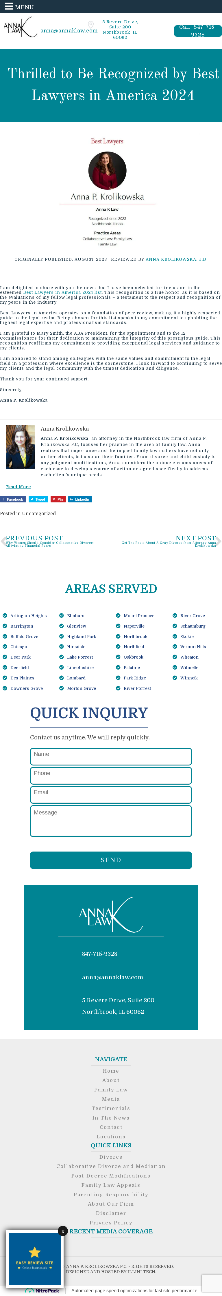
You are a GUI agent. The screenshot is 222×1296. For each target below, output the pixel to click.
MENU (24, 7)
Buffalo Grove (23, 636)
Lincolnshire (80, 667)
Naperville (134, 626)
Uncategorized (39, 513)
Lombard (76, 678)
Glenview (76, 626)
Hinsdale (75, 646)
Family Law (111, 1090)
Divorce (111, 1157)
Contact (111, 1127)
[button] (10, 6)
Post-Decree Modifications (111, 1176)
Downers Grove (26, 688)
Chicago (18, 646)
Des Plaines (21, 678)
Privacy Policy (111, 1223)
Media (111, 1099)
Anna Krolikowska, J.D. (177, 259)
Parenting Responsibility (111, 1194)
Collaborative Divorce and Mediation (111, 1166)
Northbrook (135, 636)
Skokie (186, 636)
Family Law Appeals (111, 1185)
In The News (111, 1118)
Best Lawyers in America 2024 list (62, 292)
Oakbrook (133, 657)
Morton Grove (81, 688)
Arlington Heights (28, 615)
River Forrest (137, 688)
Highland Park (81, 636)
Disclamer (111, 1213)
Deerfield (19, 667)
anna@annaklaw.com (69, 31)
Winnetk (188, 678)
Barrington (21, 626)
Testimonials (111, 1108)
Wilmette (188, 667)
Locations (111, 1137)
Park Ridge (134, 678)
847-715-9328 (99, 954)
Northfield (133, 646)
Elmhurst (76, 615)
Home (111, 1071)
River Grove (192, 615)
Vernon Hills (192, 646)
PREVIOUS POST (50, 541)
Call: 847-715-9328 (198, 31)
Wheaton (189, 657)
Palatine (131, 667)
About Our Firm (111, 1204)
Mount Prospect (139, 615)
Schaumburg (192, 626)
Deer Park (20, 657)
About (111, 1080)
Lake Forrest (79, 657)
